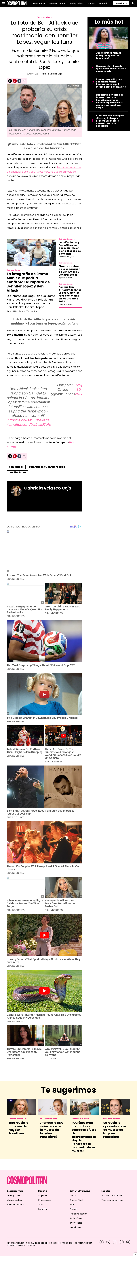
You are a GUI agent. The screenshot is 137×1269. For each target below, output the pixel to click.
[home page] (16, 3)
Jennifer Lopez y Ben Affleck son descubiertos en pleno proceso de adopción (70, 248)
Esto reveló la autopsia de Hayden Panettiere (18, 1128)
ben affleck (16, 466)
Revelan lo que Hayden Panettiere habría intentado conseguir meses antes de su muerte (111, 83)
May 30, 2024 (79, 389)
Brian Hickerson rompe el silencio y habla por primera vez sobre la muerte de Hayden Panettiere (110, 120)
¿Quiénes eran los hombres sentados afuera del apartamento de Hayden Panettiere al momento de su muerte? (84, 1137)
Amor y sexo (39, 3)
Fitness (91, 3)
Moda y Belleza (76, 3)
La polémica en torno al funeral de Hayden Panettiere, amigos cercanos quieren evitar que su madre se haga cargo (109, 101)
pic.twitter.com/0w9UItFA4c (28, 424)
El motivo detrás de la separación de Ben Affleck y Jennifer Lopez (69, 270)
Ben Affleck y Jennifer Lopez (47, 466)
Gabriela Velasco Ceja (51, 73)
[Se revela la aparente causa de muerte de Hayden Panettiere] (115, 1107)
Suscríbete (121, 3)
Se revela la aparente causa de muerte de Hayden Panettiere (115, 1130)
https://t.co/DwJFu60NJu (28, 420)
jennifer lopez (17, 472)
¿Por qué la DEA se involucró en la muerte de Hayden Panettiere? (51, 1130)
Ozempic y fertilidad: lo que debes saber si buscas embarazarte (111, 68)
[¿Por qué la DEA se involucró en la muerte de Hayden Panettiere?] (52, 1107)
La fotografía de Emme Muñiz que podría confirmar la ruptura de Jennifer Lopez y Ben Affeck (28, 282)
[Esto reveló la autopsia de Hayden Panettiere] (21, 1107)
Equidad (103, 3)
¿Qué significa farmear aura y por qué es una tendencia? (109, 55)
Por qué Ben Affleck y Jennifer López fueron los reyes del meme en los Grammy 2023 (70, 294)
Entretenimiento (57, 3)
